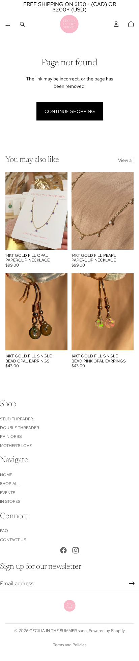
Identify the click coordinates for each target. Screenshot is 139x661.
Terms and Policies (69, 645)
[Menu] (8, 24)
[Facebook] (63, 550)
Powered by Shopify (107, 630)
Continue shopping (70, 111)
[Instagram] (76, 550)
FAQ (4, 530)
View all (126, 160)
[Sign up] (132, 584)
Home (6, 475)
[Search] (22, 24)
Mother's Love (16, 445)
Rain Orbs (11, 436)
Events (7, 492)
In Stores (10, 501)
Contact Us (13, 540)
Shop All (10, 483)
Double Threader (19, 427)
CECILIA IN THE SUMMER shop (58, 630)
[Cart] (130, 24)
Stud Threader (16, 418)
